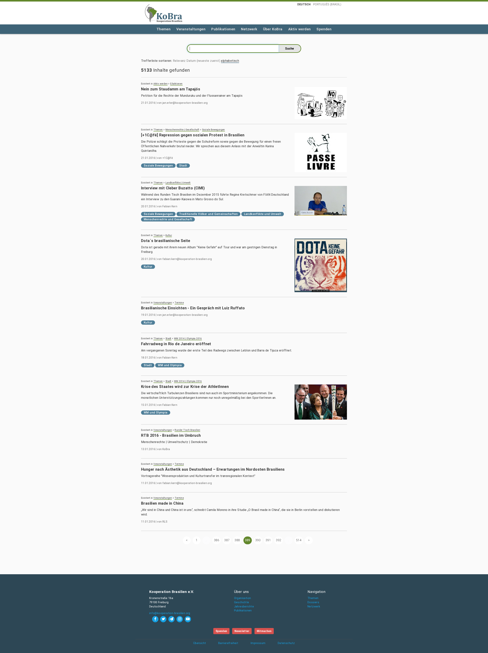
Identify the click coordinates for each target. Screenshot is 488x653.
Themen (164, 29)
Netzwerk (249, 29)
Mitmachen (264, 631)
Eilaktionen (176, 83)
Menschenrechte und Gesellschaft (168, 219)
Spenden (323, 29)
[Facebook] (156, 619)
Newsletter (241, 631)
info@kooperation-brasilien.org (169, 613)
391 (268, 540)
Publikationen (223, 29)
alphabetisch (230, 61)
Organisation (242, 598)
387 (227, 540)
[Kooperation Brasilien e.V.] (163, 13)
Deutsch (304, 4)
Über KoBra (273, 29)
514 (298, 540)
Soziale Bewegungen (213, 129)
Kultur (168, 235)
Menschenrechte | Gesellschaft (182, 129)
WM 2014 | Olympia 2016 (188, 338)
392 (278, 540)
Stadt (183, 165)
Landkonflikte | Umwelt (178, 182)
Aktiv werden (299, 29)
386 (216, 540)
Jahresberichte (244, 606)
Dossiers (313, 602)
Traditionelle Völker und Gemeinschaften (208, 214)
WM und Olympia (170, 365)
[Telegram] (172, 619)
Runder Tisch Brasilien (187, 430)
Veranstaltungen (190, 29)
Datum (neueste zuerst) (203, 61)
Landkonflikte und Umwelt (262, 214)
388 (237, 540)
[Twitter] (164, 619)
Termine (179, 302)
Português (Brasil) (327, 4)
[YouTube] (187, 619)
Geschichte (241, 602)
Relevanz (179, 61)
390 (258, 540)
